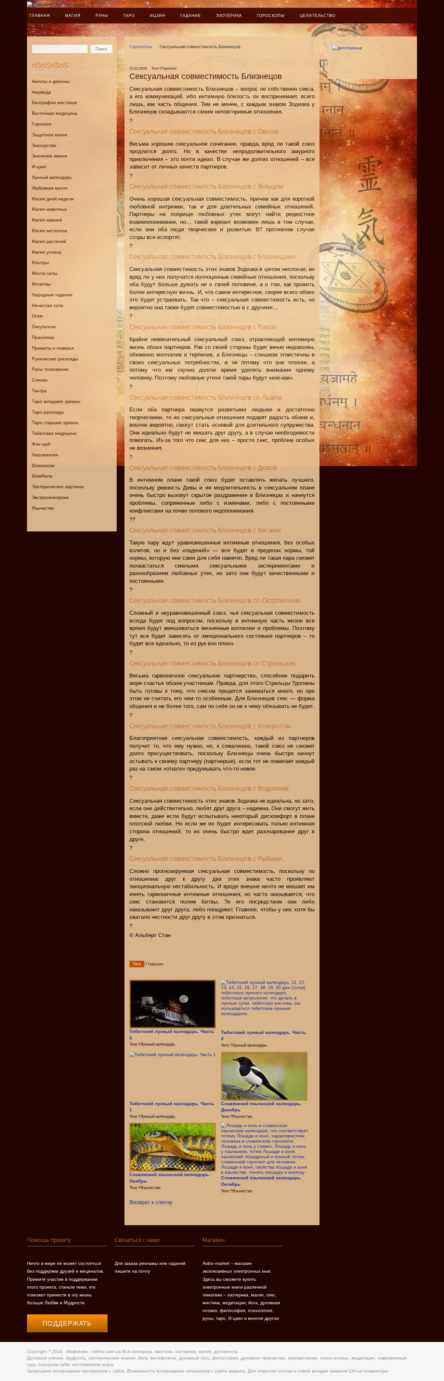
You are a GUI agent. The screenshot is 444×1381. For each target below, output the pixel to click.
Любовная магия (50, 188)
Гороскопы (271, 15)
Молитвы (41, 284)
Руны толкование (50, 369)
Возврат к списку (151, 1202)
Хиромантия (45, 454)
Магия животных (49, 209)
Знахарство (44, 145)
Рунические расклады (55, 358)
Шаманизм (43, 465)
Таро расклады (48, 412)
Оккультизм (44, 326)
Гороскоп (41, 124)
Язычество (43, 508)
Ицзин (157, 15)
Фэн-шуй (41, 444)
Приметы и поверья (53, 348)
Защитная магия (49, 134)
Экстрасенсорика (50, 497)
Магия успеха (46, 252)
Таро (129, 15)
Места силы (44, 273)
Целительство (317, 15)
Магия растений (49, 241)
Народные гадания (52, 294)
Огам (37, 315)
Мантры (40, 262)
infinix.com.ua (107, 1351)
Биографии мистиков (54, 102)
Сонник (39, 379)
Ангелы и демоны (51, 81)
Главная (40, 15)
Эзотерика (229, 15)
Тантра (39, 390)
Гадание (190, 15)
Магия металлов (49, 230)
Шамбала (42, 475)
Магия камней (47, 219)
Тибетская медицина (54, 433)
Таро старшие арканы (55, 422)
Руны (102, 15)
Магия (73, 15)
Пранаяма (43, 337)
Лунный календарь (52, 177)
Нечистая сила (47, 305)
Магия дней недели (53, 198)
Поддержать (67, 1323)
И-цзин (39, 166)
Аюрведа (41, 92)
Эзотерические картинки (58, 486)
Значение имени (49, 155)
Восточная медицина (54, 113)
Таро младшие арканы (56, 401)
